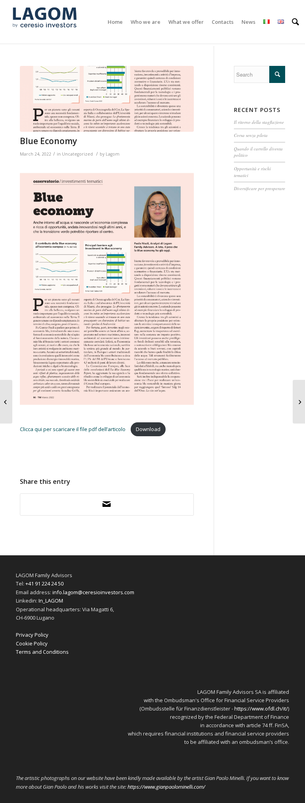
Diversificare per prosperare (259, 188)
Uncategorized (77, 154)
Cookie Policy (32, 643)
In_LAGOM (51, 600)
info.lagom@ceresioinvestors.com (93, 592)
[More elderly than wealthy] (6, 402)
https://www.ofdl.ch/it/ (261, 708)
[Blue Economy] (107, 99)
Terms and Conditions (42, 651)
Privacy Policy (32, 634)
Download (148, 429)
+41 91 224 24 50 (44, 583)
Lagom (113, 154)
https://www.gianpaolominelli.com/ (166, 786)
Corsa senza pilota (251, 135)
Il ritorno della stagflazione (259, 122)
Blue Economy (48, 140)
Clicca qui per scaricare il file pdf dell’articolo (73, 429)
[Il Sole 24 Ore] (299, 402)
